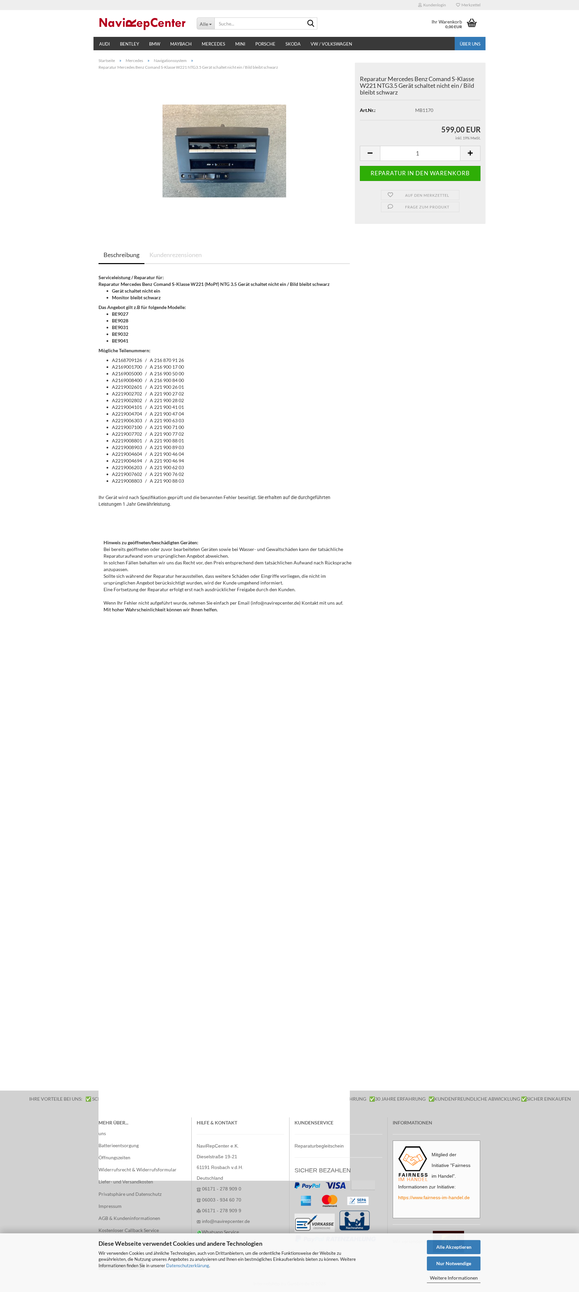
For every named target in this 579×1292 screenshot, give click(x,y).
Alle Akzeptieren (453, 1247)
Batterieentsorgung (119, 1145)
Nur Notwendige (453, 1263)
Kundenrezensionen (175, 254)
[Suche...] (311, 24)
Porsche (265, 44)
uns (102, 1133)
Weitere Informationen (454, 1278)
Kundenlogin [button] (434, 4)
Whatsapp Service (220, 1232)
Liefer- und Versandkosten (126, 1181)
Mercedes (213, 44)
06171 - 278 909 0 (221, 1188)
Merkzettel (470, 4)
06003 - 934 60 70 (221, 1200)
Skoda (293, 44)
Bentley (129, 44)
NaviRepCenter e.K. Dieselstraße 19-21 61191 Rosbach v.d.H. (220, 1156)
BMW (154, 44)
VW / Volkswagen (331, 44)
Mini (240, 44)
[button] (370, 153)
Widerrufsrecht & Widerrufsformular (138, 1169)
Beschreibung (121, 254)
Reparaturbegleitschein (319, 1146)
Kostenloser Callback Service (129, 1230)
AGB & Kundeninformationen (129, 1218)
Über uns (470, 44)
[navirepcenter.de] (143, 23)
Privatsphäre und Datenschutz (130, 1194)
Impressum (110, 1206)
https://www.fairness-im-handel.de (434, 1197)
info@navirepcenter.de (226, 1221)
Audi (104, 44)
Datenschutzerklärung (187, 1265)
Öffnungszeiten (114, 1157)
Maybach (181, 44)
